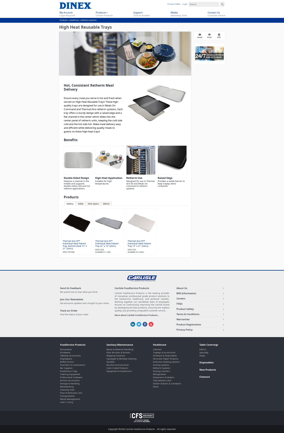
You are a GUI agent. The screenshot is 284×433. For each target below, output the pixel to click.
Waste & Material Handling (119, 349)
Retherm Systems (89, 20)
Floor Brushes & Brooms (118, 352)
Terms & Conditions (187, 314)
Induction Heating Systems (166, 361)
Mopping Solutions (115, 355)
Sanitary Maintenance (119, 344)
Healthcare (74, 20)
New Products (207, 369)
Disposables (206, 362)
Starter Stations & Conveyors (167, 383)
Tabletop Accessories (70, 355)
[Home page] (75, 7)
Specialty (203, 352)
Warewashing (67, 386)
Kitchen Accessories (70, 380)
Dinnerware (66, 349)
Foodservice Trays (69, 371)
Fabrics (202, 349)
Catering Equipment (70, 374)
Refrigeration (159, 374)
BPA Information (186, 293)
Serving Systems (161, 365)
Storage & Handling (70, 383)
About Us (181, 288)
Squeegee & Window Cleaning (121, 358)
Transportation (67, 396)
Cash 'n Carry (66, 402)
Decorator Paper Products (165, 358)
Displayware (66, 358)
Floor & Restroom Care (71, 392)
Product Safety (173, 4)
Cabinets (157, 349)
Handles (110, 361)
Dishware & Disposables (165, 355)
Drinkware (65, 352)
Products (64, 20)
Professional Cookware (71, 377)
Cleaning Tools (67, 389)
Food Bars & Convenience (72, 365)
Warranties (183, 319)
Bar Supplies (66, 368)
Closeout (204, 376)
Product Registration (188, 324)
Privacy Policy (184, 329)
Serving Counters (161, 371)
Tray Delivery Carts (162, 380)
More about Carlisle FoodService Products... (137, 315)
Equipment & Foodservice (119, 371)
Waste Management (70, 399)
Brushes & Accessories (117, 365)
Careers (180, 298)
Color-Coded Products (117, 368)
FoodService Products (72, 344)
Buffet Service (67, 361)
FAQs (179, 303)
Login (184, 4)
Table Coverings (208, 344)
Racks (156, 386)
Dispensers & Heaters (163, 377)
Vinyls (202, 355)
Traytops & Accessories (164, 352)
